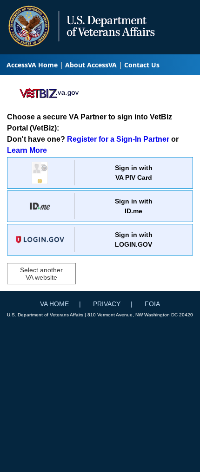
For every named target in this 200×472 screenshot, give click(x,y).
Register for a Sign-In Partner (118, 139)
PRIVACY (106, 304)
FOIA (152, 304)
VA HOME (54, 304)
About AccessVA (91, 64)
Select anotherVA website (41, 273)
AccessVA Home (32, 64)
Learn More (27, 150)
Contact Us (142, 64)
